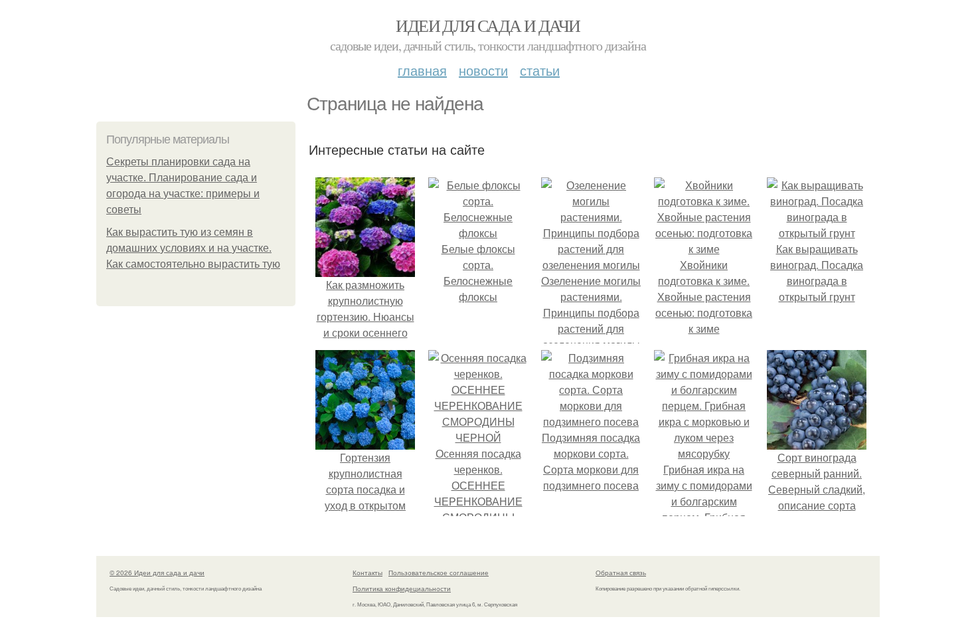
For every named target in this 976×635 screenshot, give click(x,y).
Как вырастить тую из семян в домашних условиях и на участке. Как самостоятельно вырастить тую (193, 248)
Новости (483, 70)
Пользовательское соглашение (438, 572)
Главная (422, 70)
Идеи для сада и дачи (488, 25)
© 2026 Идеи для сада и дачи (157, 572)
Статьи (540, 70)
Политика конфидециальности (402, 588)
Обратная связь (621, 572)
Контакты (367, 572)
